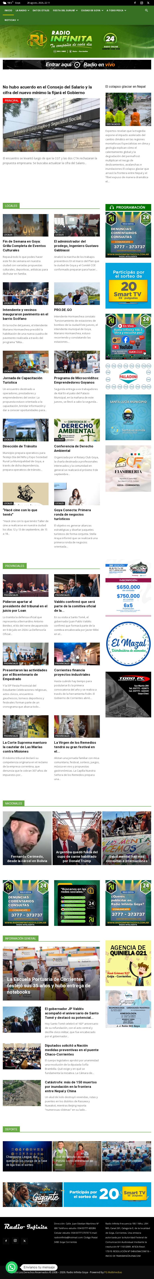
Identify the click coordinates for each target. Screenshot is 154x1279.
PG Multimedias (113, 1272)
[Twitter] (148, 3)
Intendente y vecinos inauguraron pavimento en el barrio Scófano (25, 314)
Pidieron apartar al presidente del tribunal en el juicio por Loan (25, 606)
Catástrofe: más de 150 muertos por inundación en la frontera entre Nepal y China (71, 1086)
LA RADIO (21, 10)
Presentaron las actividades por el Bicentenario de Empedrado (25, 674)
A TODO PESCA (115, 10)
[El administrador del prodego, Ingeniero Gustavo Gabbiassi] (77, 225)
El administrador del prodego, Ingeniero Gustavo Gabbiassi (76, 245)
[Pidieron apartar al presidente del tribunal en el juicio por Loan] (26, 585)
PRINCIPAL (12, 100)
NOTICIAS (10, 19)
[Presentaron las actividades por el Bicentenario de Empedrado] (26, 654)
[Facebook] (135, 3)
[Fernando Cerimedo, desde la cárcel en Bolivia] (27, 838)
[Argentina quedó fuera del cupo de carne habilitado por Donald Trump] (77, 838)
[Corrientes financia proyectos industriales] (77, 654)
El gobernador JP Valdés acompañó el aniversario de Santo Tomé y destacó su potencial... (72, 1013)
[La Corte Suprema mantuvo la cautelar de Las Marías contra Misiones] (26, 726)
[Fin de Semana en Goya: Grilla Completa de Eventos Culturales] (26, 225)
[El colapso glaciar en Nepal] (128, 109)
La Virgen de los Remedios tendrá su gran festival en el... (75, 747)
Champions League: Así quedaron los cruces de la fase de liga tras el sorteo (26, 1161)
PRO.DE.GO (63, 310)
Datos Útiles (41, 10)
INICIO (8, 10)
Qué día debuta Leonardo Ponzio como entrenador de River (74, 1161)
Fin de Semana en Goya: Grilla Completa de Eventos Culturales (24, 245)
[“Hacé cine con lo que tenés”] (26, 494)
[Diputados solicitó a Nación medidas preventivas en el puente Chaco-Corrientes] (22, 1056)
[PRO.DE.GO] (77, 293)
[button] (146, 10)
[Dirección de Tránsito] (26, 430)
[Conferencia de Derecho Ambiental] (77, 430)
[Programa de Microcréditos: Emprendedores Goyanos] (77, 362)
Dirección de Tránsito (20, 446)
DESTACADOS (113, 124)
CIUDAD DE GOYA (90, 10)
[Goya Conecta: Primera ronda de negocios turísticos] (77, 494)
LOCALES (8, 234)
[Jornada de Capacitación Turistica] (26, 362)
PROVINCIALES (11, 595)
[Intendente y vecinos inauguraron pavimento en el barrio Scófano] (26, 293)
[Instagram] (142, 3)
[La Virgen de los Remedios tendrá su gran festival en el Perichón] (77, 726)
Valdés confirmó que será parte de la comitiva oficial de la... (75, 606)
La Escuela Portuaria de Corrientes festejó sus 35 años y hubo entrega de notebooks (48, 985)
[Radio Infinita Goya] (21, 47)
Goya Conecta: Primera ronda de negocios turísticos (72, 514)
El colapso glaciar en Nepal (125, 86)
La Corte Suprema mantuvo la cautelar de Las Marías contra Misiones (25, 747)
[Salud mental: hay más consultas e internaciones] (126, 838)
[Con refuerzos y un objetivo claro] (126, 1156)
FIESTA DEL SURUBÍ (64, 10)
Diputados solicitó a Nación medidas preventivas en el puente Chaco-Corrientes (72, 1049)
